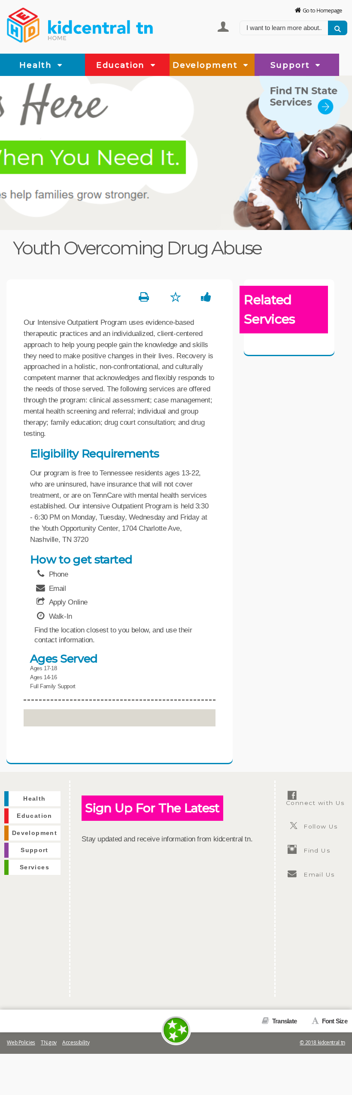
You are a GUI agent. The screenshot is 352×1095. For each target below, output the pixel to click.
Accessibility (75, 1042)
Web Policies (21, 1042)
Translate (284, 1021)
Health (37, 65)
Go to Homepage (322, 10)
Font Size (333, 1021)
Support (291, 65)
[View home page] (23, 23)
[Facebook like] (206, 297)
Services (34, 867)
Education (122, 65)
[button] (60, 66)
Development (207, 65)
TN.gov (49, 1042)
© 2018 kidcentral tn (322, 1042)
